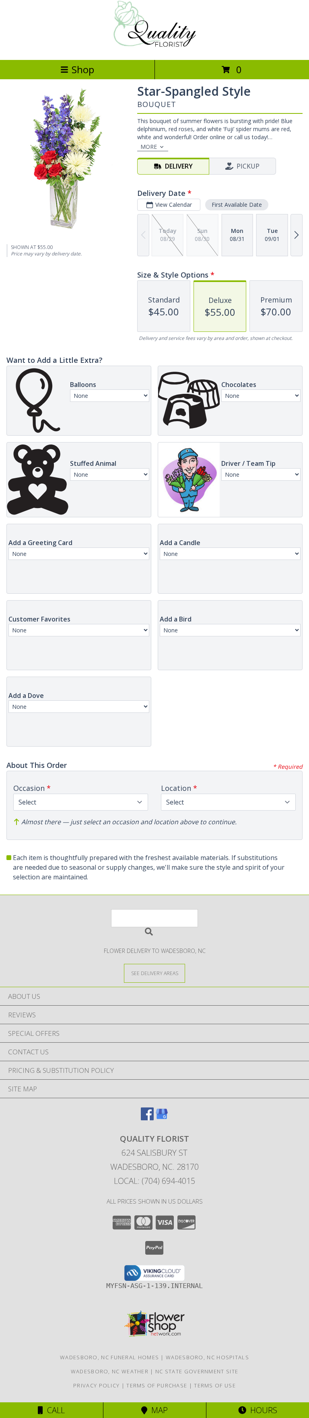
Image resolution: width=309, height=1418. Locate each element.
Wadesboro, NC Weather (109, 1371)
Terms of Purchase (156, 1385)
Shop (83, 69)
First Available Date (237, 204)
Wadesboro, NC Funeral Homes (109, 1357)
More (148, 146)
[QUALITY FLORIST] (154, 48)
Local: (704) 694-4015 (154, 1180)
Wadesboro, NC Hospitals (207, 1357)
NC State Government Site (196, 1371)
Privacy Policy (96, 1385)
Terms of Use (215, 1385)
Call (54, 1410)
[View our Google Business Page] (161, 1117)
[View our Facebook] (147, 1117)
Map (157, 1410)
